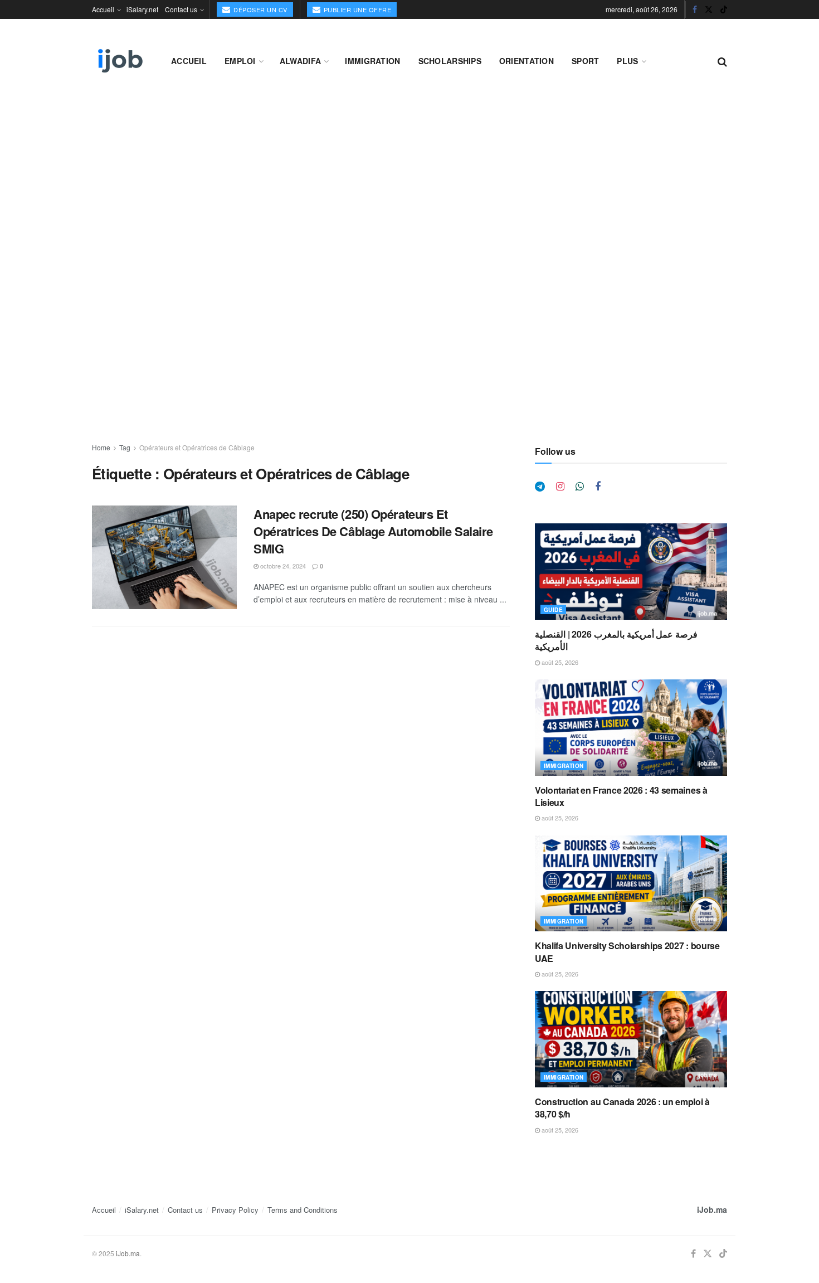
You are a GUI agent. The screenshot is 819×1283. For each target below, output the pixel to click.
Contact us (181, 9)
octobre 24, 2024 (282, 565)
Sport (585, 60)
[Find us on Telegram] (540, 486)
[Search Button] (722, 61)
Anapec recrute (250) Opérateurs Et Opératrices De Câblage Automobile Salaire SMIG (373, 531)
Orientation (526, 60)
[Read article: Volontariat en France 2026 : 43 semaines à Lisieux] (631, 727)
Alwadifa (300, 60)
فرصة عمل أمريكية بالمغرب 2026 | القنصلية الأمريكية (616, 640)
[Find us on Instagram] (560, 486)
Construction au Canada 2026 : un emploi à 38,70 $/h (622, 1107)
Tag (124, 447)
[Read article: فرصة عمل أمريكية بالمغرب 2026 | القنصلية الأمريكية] (631, 571)
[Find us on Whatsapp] (580, 486)
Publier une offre (356, 9)
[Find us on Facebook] (695, 9)
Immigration (372, 60)
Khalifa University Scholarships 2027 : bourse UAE (627, 951)
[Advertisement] (409, 179)
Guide (553, 610)
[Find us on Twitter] (709, 9)
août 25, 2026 (559, 662)
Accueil (103, 9)
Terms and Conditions (302, 1209)
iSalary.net (142, 9)
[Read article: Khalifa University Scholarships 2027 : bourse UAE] (631, 883)
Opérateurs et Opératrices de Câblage (197, 447)
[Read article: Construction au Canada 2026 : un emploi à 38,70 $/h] (631, 1039)
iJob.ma (712, 1209)
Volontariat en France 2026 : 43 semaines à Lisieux (621, 796)
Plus (627, 60)
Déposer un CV (259, 9)
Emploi (240, 60)
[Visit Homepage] (119, 60)
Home (101, 447)
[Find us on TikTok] (723, 9)
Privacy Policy (235, 1209)
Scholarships (449, 60)
